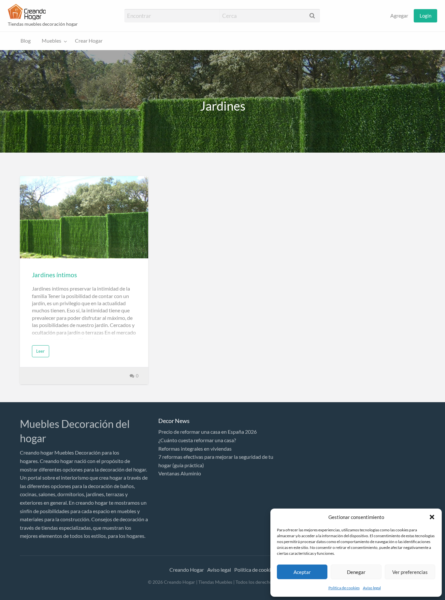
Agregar (399, 16)
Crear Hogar (89, 41)
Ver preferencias (410, 572)
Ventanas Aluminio (179, 473)
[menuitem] (399, 15)
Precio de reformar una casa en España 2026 (207, 432)
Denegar (356, 572)
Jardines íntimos (54, 275)
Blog (26, 41)
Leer (40, 351)
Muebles (51, 41)
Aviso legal (372, 587)
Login (425, 16)
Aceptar (302, 572)
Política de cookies (344, 587)
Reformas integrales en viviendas (195, 448)
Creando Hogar (186, 569)
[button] (432, 517)
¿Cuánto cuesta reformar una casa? (197, 440)
